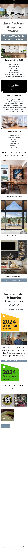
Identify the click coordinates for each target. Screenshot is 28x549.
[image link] (14, 2)
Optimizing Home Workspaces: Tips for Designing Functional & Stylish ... (20, 400)
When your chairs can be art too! (6, 417)
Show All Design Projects (14, 280)
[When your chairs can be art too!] (7, 415)
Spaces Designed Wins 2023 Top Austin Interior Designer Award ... (7, 400)
